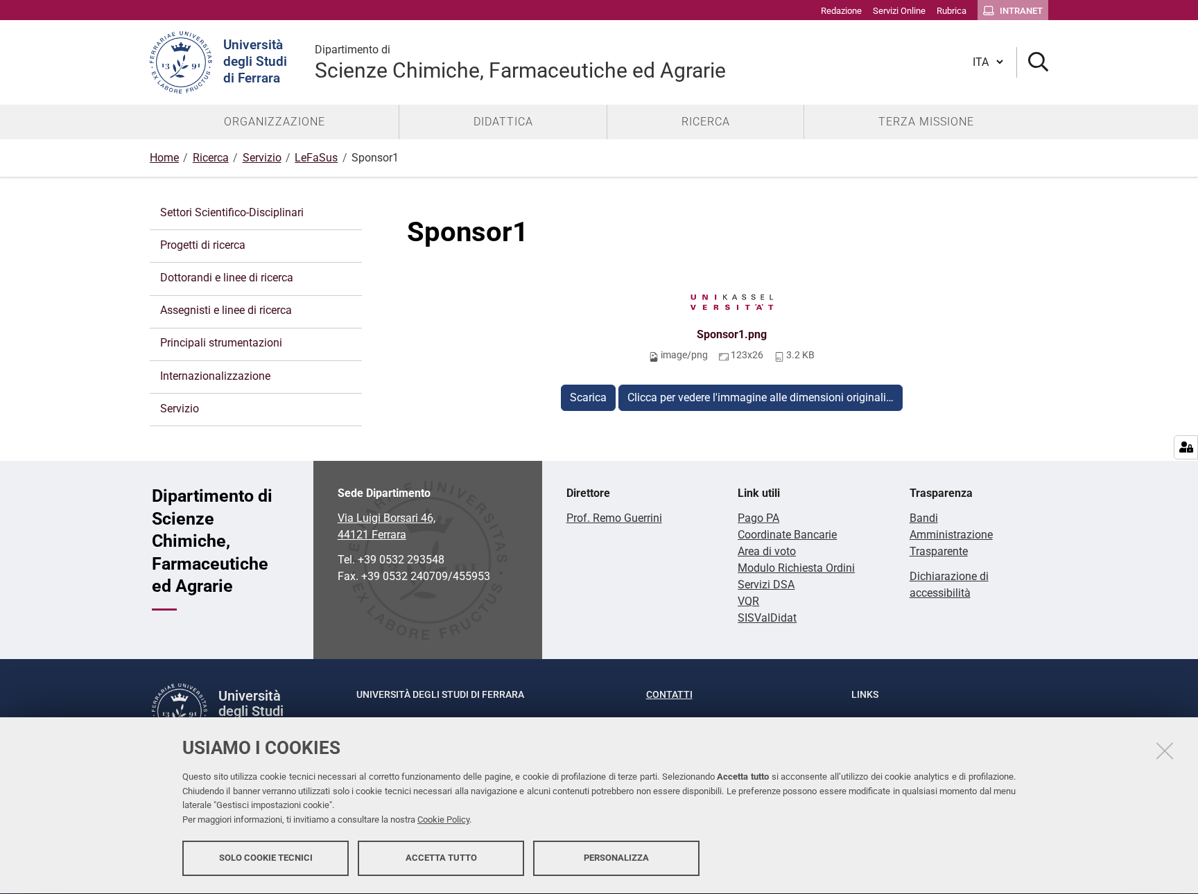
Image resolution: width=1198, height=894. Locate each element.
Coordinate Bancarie (787, 534)
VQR (748, 601)
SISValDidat (767, 617)
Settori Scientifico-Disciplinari (232, 212)
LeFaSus (316, 157)
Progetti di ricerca (202, 245)
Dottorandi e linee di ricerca (226, 277)
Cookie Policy (443, 819)
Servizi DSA (766, 584)
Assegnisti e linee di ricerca (226, 310)
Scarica (588, 397)
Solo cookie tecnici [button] (266, 857)
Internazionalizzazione (215, 376)
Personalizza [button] (616, 857)
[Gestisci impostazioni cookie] (1186, 447)
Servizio (262, 157)
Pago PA (758, 518)
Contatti (669, 694)
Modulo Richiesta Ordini (796, 568)
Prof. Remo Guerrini (614, 518)
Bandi (924, 518)
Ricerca (211, 157)
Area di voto (767, 551)
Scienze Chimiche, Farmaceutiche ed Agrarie (520, 62)
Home (164, 157)
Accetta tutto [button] (441, 857)
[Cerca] (1032, 62)
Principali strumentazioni (221, 342)
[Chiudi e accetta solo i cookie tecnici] (1165, 750)
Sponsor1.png (732, 334)
